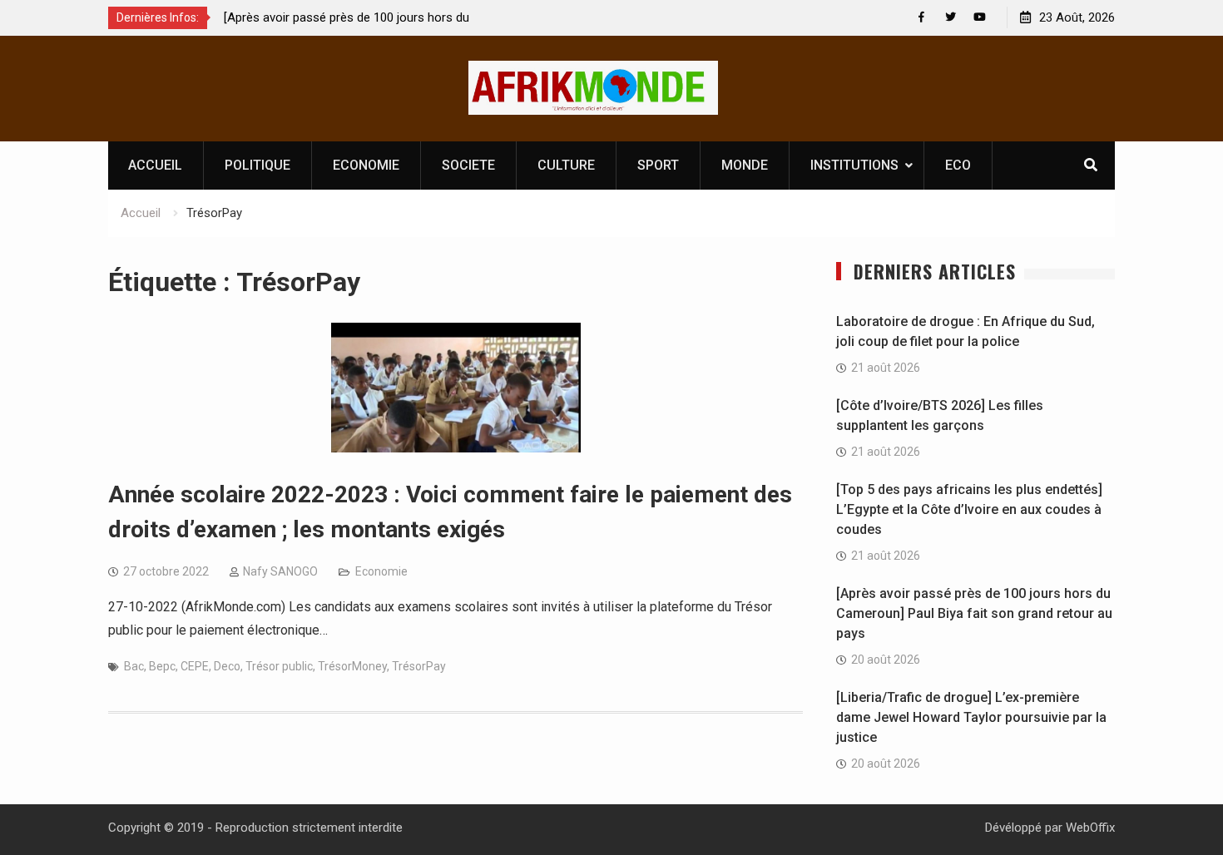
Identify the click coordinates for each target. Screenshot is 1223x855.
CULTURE (566, 165)
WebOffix (1090, 827)
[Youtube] (979, 17)
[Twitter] (950, 17)
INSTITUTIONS (854, 165)
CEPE (195, 666)
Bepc (162, 666)
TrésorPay (419, 666)
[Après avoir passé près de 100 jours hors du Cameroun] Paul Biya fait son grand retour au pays (974, 613)
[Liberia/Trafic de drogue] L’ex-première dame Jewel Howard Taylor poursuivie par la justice (971, 717)
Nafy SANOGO (280, 571)
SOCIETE (468, 165)
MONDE (744, 165)
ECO (958, 165)
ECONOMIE (366, 165)
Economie (381, 571)
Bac (134, 666)
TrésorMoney (352, 666)
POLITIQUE (257, 165)
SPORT (658, 165)
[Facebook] (921, 17)
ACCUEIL (155, 165)
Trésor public (279, 666)
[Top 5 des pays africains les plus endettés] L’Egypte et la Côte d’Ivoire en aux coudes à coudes (969, 509)
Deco (227, 666)
